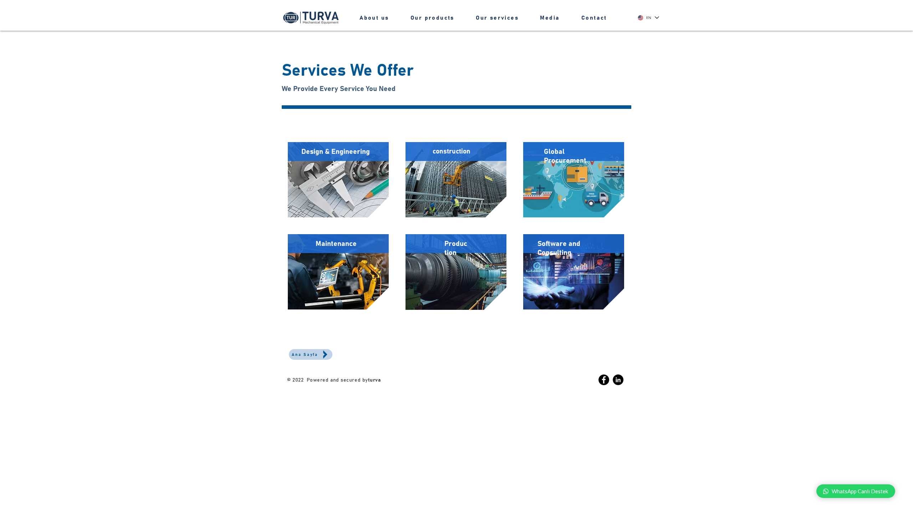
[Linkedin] (618, 379)
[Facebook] (603, 379)
